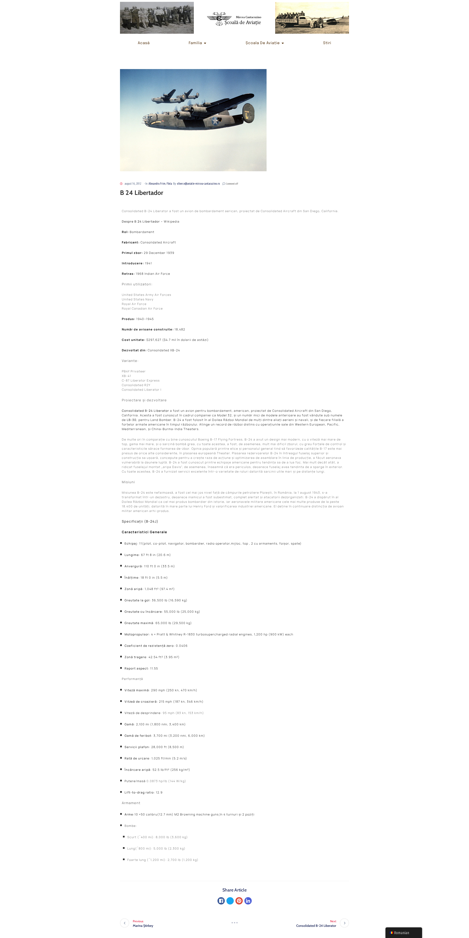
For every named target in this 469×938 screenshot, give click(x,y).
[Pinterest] (239, 900)
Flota (169, 183)
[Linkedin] (248, 900)
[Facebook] (221, 900)
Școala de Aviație (263, 43)
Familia (195, 43)
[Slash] (234, 922)
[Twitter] (230, 900)
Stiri (327, 43)
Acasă (144, 43)
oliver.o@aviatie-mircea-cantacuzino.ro (198, 183)
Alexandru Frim (157, 183)
